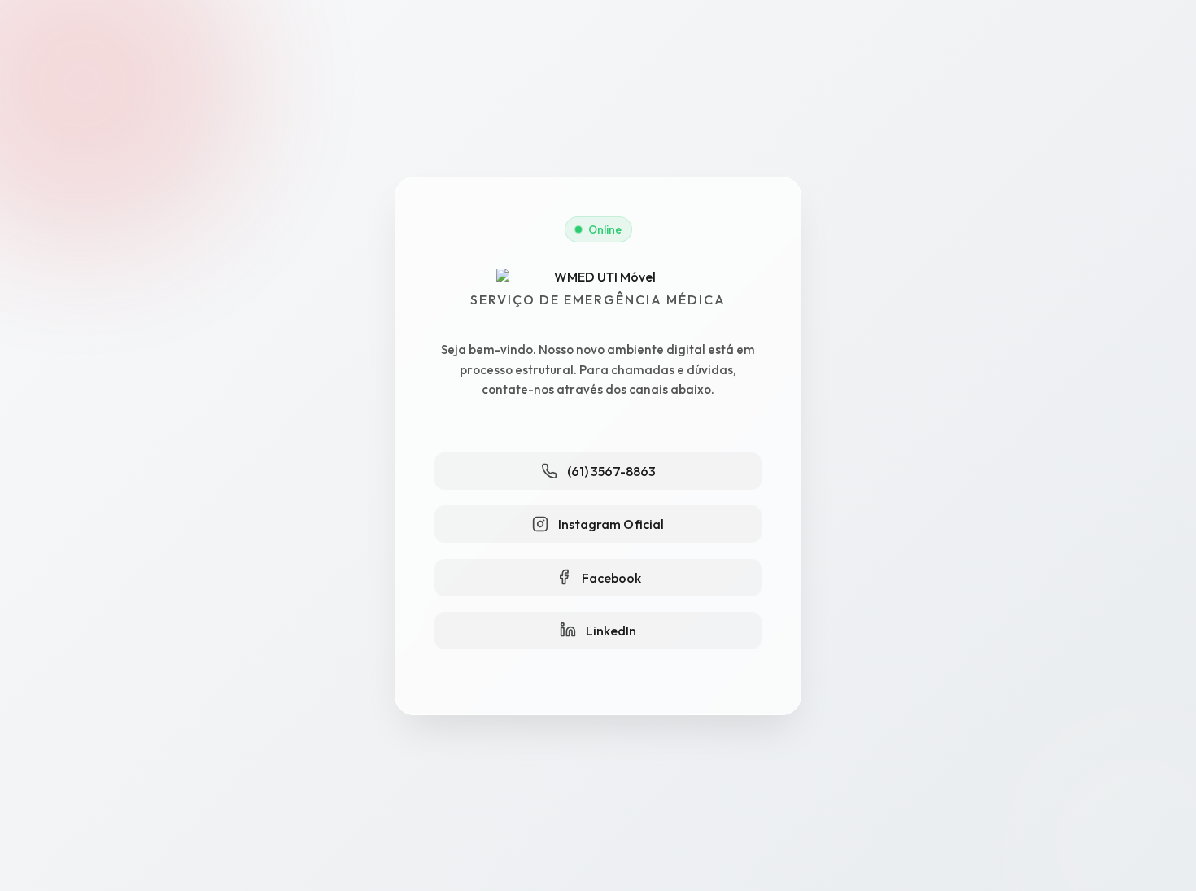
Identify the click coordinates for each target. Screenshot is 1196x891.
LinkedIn (611, 630)
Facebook (611, 577)
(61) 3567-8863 (611, 471)
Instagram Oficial (611, 524)
